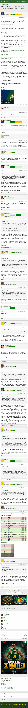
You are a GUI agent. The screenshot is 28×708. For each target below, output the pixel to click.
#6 (26, 170)
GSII (4, 617)
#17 (26, 464)
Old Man (5, 620)
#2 (26, 112)
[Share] (22, 18)
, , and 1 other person (11, 209)
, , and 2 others (10, 192)
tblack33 (6, 165)
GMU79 (6, 251)
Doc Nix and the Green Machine (8, 687)
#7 (26, 201)
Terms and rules (9, 704)
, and (9, 117)
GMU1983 (5, 627)
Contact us (3, 704)
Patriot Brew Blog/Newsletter (7, 690)
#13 (26, 350)
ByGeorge (3, 683)
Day (2, 702)
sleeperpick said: (4, 490)
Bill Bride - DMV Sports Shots (7, 688)
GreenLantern (7, 306)
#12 (26, 327)
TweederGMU (7, 345)
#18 (26, 487)
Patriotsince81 (4, 9)
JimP (5, 151)
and (7, 247)
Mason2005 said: (4, 329)
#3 (26, 125)
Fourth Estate (3, 686)
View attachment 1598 (5, 572)
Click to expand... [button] (14, 447)
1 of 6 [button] (10, 590)
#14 (26, 369)
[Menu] (1, 1)
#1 (26, 17)
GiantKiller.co (3, 681)
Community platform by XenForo (11, 706)
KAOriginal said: (4, 128)
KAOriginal (7, 107)
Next (14, 590)
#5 (26, 156)
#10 (26, 287)
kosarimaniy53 (24, 638)
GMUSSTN (6, 196)
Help (20, 704)
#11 (26, 311)
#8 (26, 218)
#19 (26, 511)
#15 (26, 393)
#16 (26, 433)
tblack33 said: (4, 221)
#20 (26, 564)
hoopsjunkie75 (6, 623)
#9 (26, 256)
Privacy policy (15, 704)
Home (23, 704)
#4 (26, 140)
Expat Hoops (3, 684)
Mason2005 (7, 282)
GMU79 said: (3, 290)
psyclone (6, 135)
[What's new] (26, 1)
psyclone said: (4, 173)
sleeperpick (7, 429)
